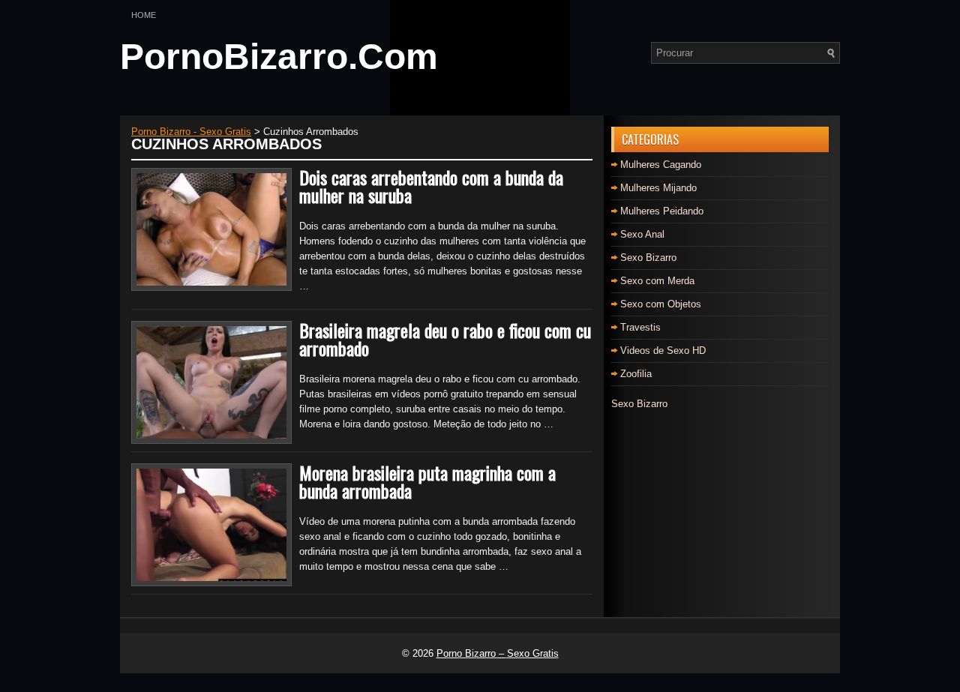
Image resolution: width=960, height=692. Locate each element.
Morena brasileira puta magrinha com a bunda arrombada (427, 481)
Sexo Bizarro (648, 257)
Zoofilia (636, 373)
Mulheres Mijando (658, 187)
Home (143, 14)
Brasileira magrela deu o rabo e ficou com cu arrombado (445, 338)
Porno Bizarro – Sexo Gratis (497, 653)
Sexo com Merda (657, 280)
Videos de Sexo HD (663, 350)
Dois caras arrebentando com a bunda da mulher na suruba (431, 185)
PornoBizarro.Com (279, 56)
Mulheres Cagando (660, 164)
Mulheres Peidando (662, 211)
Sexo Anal (642, 234)
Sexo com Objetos (660, 304)
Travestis (640, 327)
